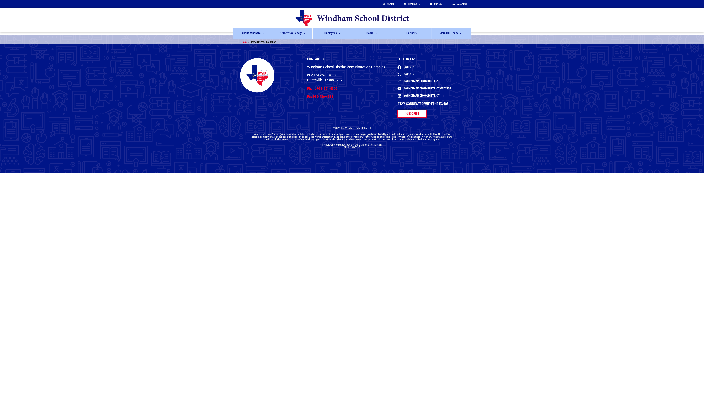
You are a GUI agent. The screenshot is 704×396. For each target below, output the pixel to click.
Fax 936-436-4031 (320, 96)
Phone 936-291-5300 (322, 88)
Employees (330, 33)
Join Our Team (449, 33)
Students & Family (291, 33)
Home (245, 42)
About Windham (251, 33)
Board (369, 33)
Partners (411, 33)
